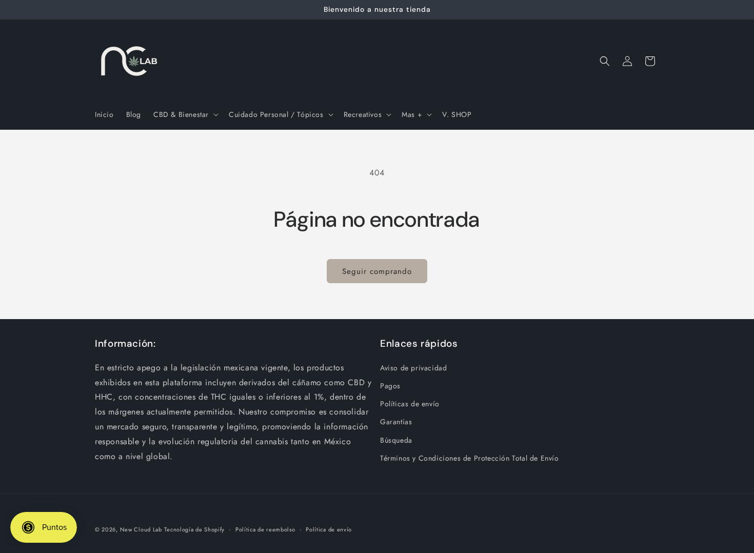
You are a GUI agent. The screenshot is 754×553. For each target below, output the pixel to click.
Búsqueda (396, 440)
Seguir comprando (377, 271)
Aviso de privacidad (413, 368)
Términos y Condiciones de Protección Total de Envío (469, 458)
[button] (185, 114)
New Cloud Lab (141, 529)
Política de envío (329, 529)
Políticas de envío (410, 404)
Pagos (390, 386)
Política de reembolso (265, 529)
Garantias (396, 422)
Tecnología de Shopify (194, 529)
